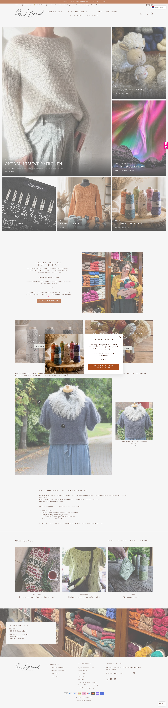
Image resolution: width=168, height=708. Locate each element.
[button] (158, 7)
